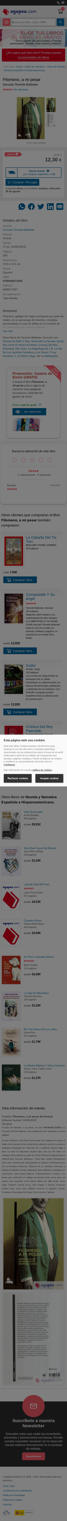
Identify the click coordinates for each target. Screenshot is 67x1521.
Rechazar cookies (18, 778)
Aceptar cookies (49, 778)
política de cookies (42, 770)
